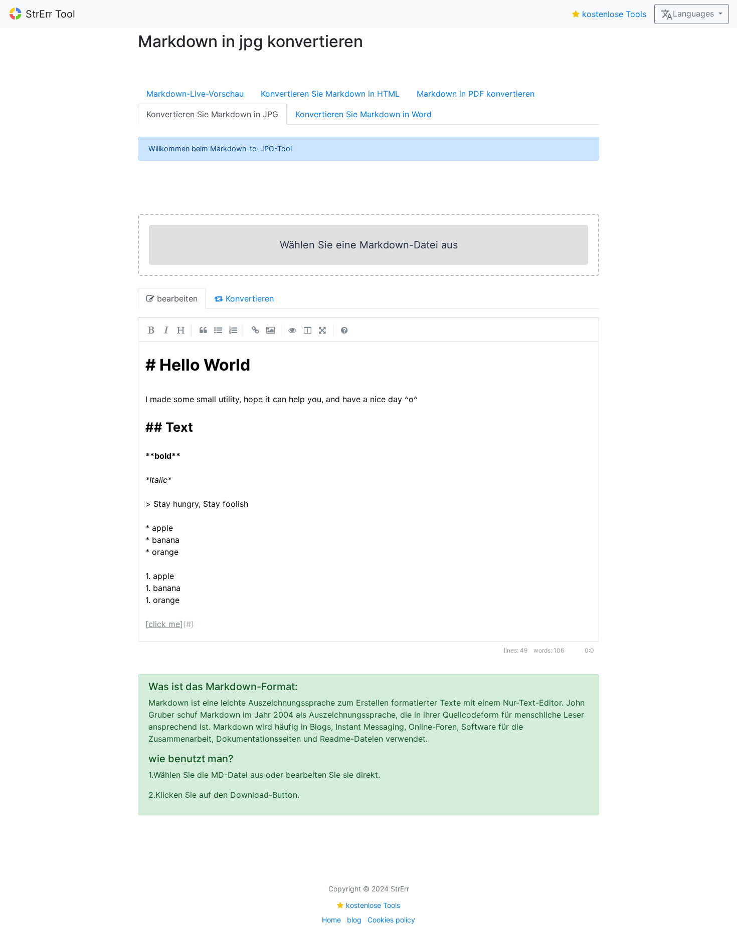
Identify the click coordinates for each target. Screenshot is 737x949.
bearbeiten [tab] (176, 298)
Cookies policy (391, 919)
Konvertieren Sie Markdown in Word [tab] (363, 114)
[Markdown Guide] (344, 329)
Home (331, 919)
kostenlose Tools (614, 14)
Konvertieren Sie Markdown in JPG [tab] (212, 114)
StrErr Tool (50, 14)
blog (354, 919)
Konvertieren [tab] (248, 298)
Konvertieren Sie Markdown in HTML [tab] (330, 94)
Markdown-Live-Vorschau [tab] (195, 94)
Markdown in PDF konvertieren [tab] (475, 94)
